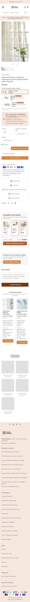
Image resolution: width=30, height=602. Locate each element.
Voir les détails (8, 341)
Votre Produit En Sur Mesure (10, 505)
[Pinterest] (13, 424)
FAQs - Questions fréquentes (10, 535)
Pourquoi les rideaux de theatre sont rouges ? (14, 477)
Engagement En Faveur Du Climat (11, 518)
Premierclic (19, 599)
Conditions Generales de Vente (10, 558)
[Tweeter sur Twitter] (12, 203)
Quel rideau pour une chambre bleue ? (13, 464)
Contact (4, 549)
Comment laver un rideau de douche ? (12, 456)
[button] (19, 148)
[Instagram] (16, 424)
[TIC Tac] (20, 424)
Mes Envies (5, 566)
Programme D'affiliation (8, 522)
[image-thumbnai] (3, 69)
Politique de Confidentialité (9, 500)
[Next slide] (17, 64)
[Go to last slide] (13, 64)
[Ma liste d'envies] (27, 7)
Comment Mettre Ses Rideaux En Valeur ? (13, 460)
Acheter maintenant (15, 158)
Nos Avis (4, 562)
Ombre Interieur (17, 597)
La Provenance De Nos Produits (11, 509)
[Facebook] (10, 424)
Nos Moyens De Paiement (9, 576)
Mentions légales (6, 539)
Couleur (4, 128)
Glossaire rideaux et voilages (10, 531)
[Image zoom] (15, 41)
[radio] (15, 92)
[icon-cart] (24, 7)
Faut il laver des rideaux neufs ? (10, 486)
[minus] (3, 148)
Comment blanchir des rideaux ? (11, 451)
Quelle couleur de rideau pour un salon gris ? (14, 473)
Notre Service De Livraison (9, 586)
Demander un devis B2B (8, 443)
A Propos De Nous (7, 496)
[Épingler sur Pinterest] (15, 203)
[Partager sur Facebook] (8, 203)
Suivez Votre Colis (7, 553)
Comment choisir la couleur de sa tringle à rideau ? (14, 482)
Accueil (3, 17)
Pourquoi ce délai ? (18, 123)
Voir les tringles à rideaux (11, 262)
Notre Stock (5, 513)
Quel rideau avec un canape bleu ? (11, 469)
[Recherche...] (25, 12)
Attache (4, 137)
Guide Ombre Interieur (8, 526)
